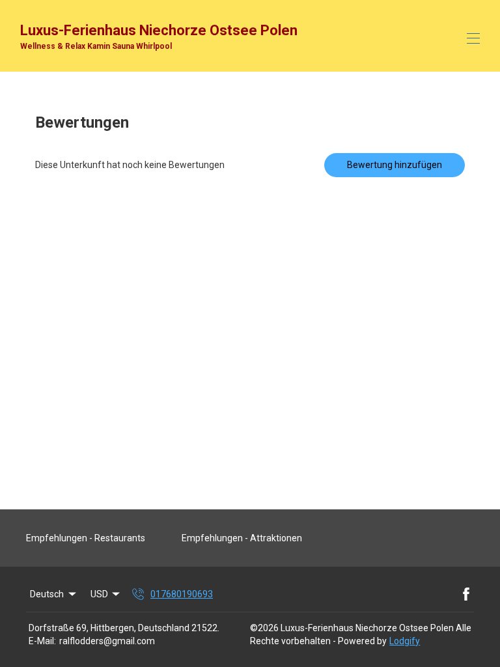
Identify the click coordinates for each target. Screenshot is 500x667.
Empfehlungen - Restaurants (85, 538)
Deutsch (47, 594)
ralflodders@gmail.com (107, 641)
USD (99, 594)
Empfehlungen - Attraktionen (242, 538)
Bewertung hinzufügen (394, 165)
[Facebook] (466, 594)
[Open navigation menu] (473, 38)
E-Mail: (42, 641)
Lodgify (404, 641)
